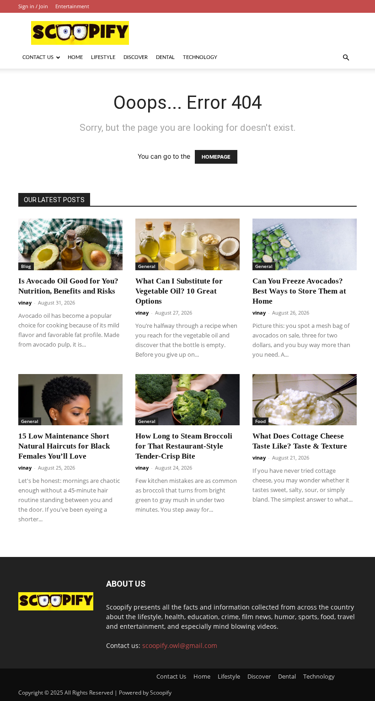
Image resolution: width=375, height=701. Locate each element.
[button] (346, 58)
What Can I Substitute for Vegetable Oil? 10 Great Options (179, 291)
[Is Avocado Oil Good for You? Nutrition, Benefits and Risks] (70, 244)
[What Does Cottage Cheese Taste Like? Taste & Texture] (304, 400)
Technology (200, 57)
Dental (165, 57)
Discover (135, 57)
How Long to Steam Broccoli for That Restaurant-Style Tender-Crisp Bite (183, 446)
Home (75, 57)
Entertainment (72, 6)
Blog (26, 266)
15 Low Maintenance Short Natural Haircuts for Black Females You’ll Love (64, 446)
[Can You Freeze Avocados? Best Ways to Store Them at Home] (304, 244)
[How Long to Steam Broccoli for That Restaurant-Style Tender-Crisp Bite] (187, 400)
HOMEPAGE (216, 157)
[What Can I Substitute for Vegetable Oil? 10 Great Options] (187, 244)
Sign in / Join (33, 6)
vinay (25, 302)
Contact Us (38, 57)
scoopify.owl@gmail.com (179, 645)
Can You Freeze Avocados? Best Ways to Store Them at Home (299, 291)
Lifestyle (103, 57)
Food (260, 421)
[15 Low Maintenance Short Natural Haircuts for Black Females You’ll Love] (70, 400)
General (146, 266)
